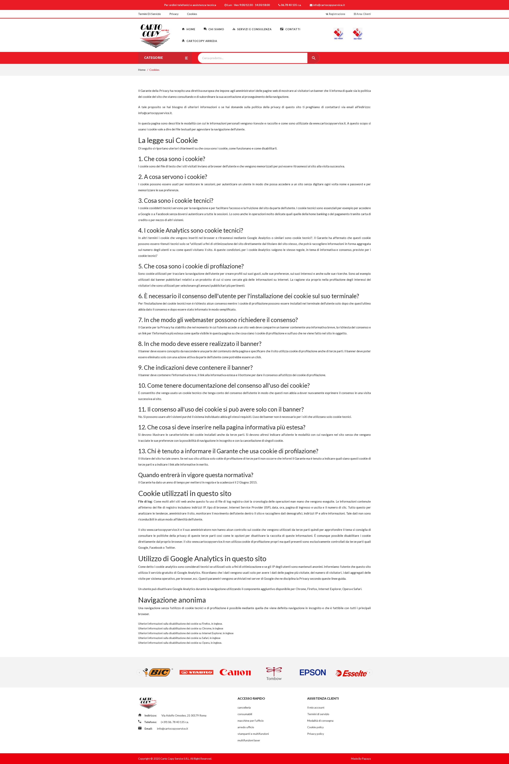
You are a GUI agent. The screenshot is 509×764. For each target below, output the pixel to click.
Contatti (292, 29)
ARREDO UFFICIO (246, 727)
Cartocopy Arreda (201, 41)
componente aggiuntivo (259, 589)
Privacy (174, 14)
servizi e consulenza (254, 29)
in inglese (216, 623)
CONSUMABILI (245, 714)
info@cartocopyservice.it (155, 113)
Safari (205, 638)
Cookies (192, 14)
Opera (206, 642)
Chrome (206, 628)
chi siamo (216, 29)
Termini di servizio (149, 14)
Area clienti (363, 14)
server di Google (263, 578)
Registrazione (336, 14)
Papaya (366, 758)
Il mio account (315, 707)
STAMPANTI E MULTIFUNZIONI (253, 733)
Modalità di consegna (320, 720)
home (190, 29)
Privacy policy (315, 733)
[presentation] (139, 672)
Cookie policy (315, 727)
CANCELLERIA (244, 707)
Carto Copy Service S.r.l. (175, 758)
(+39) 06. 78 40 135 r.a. (175, 722)
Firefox (206, 623)
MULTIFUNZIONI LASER (249, 740)
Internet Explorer (212, 633)
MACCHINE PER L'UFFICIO (251, 720)
